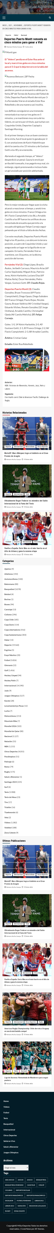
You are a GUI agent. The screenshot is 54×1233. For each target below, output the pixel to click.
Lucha (7, 711)
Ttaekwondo (9, 812)
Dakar (7, 640)
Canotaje (8, 609)
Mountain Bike (10, 721)
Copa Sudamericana (12, 635)
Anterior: (25, 385)
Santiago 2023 (10, 782)
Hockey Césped (10, 675)
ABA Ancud (9, 1180)
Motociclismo (30, 447)
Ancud (20, 1180)
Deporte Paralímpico (14, 1195)
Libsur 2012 (39, 1201)
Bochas (7, 599)
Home (6, 1101)
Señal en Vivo (9, 1141)
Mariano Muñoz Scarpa (14, 47)
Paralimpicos (9, 756)
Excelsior (9, 1201)
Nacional (24, 35)
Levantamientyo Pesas (14, 706)
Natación (8, 741)
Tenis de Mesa (10, 797)
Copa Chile (9, 619)
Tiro (6, 802)
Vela (6, 817)
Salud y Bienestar (11, 777)
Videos (7, 822)
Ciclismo (8, 542)
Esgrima (7, 650)
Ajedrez (7, 569)
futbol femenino (24, 1201)
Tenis (27, 494)
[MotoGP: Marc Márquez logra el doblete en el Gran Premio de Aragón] (27, 433)
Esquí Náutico (10, 655)
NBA (6, 746)
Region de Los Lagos (37, 1206)
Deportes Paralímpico (36, 1195)
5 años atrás (29, 47)
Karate (7, 701)
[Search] (49, 17)
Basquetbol (9, 589)
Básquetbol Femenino (14, 1185)
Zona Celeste (10, 833)
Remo (6, 767)
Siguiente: (27, 397)
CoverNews (26, 1229)
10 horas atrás (28, 459)
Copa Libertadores (12, 630)
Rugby (7, 772)
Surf (6, 787)
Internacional (18, 447)
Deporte (8, 35)
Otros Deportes (42, 447)
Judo (6, 690)
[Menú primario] (8, 17)
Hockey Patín (10, 680)
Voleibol (8, 827)
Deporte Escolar (23, 1190)
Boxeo (7, 604)
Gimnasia (8, 665)
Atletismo (8, 574)
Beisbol (7, 594)
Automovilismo (11, 579)
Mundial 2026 (10, 726)
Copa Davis (9, 625)
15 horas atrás (28, 1034)
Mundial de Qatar (11, 731)
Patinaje (7, 761)
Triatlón (7, 807)
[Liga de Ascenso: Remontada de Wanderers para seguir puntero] (27, 1058)
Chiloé (41, 1185)
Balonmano (9, 584)
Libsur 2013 (9, 1206)
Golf (6, 670)
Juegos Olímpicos (11, 696)
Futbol (16, 35)
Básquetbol (41, 1180)
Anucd (30, 1180)
